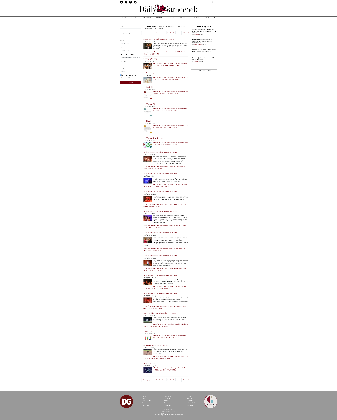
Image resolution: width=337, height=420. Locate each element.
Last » (188, 33)
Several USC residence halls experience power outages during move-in (204, 50)
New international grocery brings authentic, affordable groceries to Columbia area (202, 41)
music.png (147, 331)
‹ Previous (149, 33)
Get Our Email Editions (204, 70)
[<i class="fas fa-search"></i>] (214, 18)
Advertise (204, 2)
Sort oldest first (126, 78)
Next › (184, 33)
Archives (166, 400)
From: (122, 40)
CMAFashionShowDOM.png (154, 138)
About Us (195, 18)
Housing (215, 2)
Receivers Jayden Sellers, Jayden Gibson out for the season (204, 58)
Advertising (167, 396)
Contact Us (190, 405)
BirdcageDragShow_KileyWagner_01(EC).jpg (160, 211)
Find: (121, 26)
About (189, 396)
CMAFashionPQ (149, 104)
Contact (210, 2)
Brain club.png (149, 363)
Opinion (159, 18)
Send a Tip (204, 66)
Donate (206, 18)
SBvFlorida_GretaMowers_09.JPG (156, 345)
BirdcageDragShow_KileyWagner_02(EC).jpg (160, 191)
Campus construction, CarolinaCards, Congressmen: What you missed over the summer (204, 31)
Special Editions (169, 403)
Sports (133, 18)
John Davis (196, 61)
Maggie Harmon (198, 44)
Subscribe (190, 400)
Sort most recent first (128, 75)
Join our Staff (191, 403)
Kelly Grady (196, 34)
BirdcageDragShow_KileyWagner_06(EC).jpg (160, 173)
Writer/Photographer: (127, 54)
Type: (122, 68)
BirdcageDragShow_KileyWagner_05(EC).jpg (160, 232)
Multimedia (171, 18)
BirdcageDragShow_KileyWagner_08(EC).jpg (160, 293)
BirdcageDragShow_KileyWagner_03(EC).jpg (160, 255)
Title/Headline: (125, 33)
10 (173, 32)
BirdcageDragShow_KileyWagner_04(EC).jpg (160, 275)
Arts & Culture (146, 18)
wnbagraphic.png (150, 59)
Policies (189, 398)
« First (144, 33)
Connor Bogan (197, 53)
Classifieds (167, 398)
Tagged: (123, 61)
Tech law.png (148, 73)
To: (121, 47)
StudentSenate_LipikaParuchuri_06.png (158, 39)
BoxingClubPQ (149, 87)
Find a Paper (168, 405)
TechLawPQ (148, 121)
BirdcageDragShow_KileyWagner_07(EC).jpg (160, 152)
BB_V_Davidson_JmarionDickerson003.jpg (159, 313)
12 (179, 32)
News (124, 18)
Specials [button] (183, 18)
